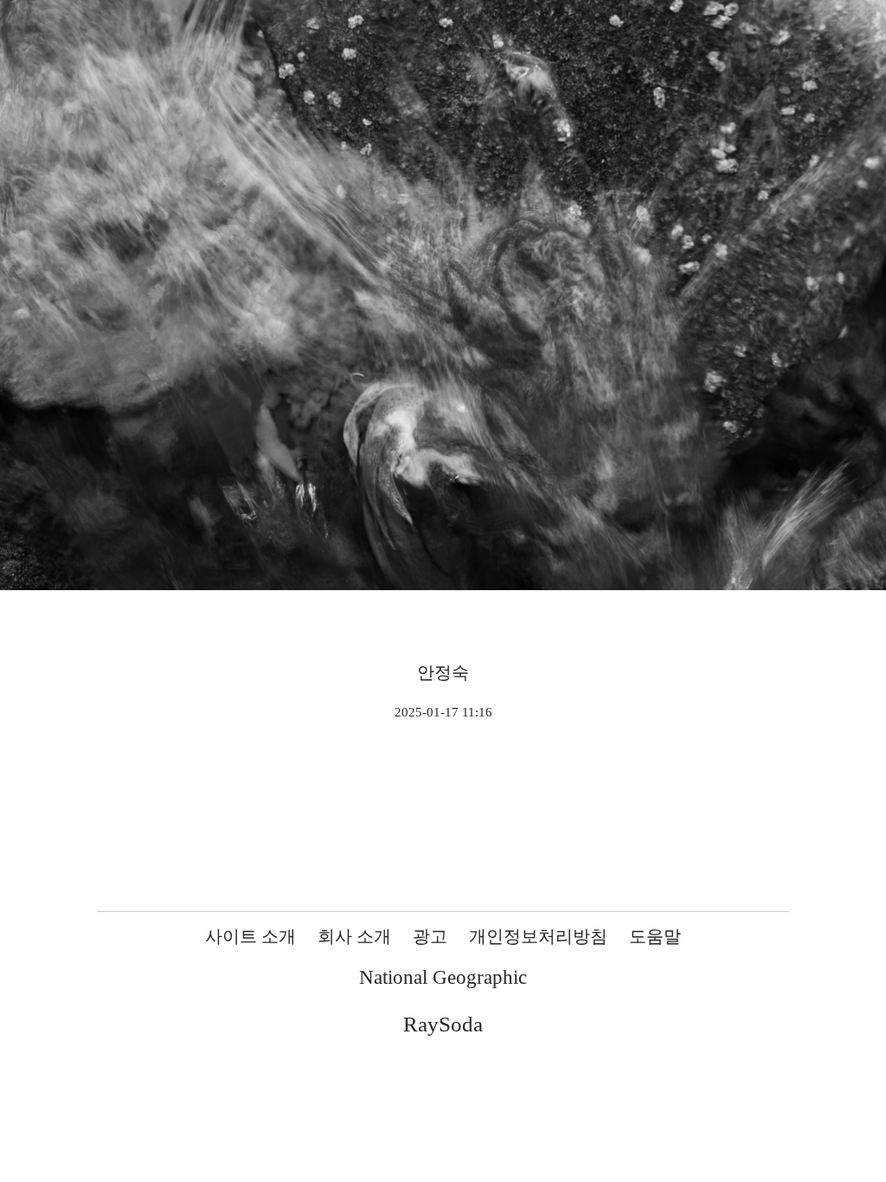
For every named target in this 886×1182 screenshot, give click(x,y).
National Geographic (443, 977)
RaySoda (443, 1024)
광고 (430, 936)
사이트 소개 (250, 936)
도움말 (655, 936)
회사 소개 (354, 936)
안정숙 (443, 672)
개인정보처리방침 (538, 936)
